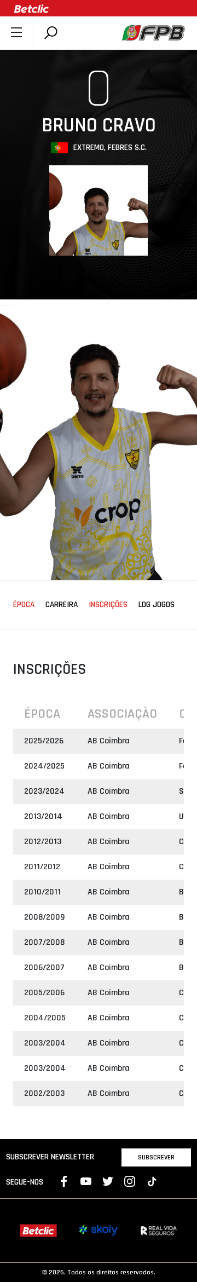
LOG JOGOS (156, 605)
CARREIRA (61, 605)
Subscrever (156, 1157)
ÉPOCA (23, 605)
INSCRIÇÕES (108, 605)
